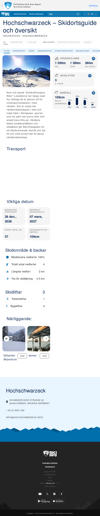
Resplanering (36, 14)
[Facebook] (61, 494)
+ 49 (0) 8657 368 (15, 410)
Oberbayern (17, 42)
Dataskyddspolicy (49, 474)
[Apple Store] (58, 500)
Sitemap (50, 480)
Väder (32, 51)
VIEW (22, 356)
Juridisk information (50, 472)
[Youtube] (40, 494)
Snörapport (20, 14)
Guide (7, 51)
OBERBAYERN (11, 35)
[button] (26, 173)
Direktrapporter (64, 51)
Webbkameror (45, 51)
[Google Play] (44, 500)
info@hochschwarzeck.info (24, 417)
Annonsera (50, 467)
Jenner (87, 42)
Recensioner (82, 51)
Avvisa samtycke (50, 486)
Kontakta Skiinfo (49, 463)
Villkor (50, 477)
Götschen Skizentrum (68, 42)
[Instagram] (54, 494)
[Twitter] (47, 494)
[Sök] (78, 14)
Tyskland (32, 42)
